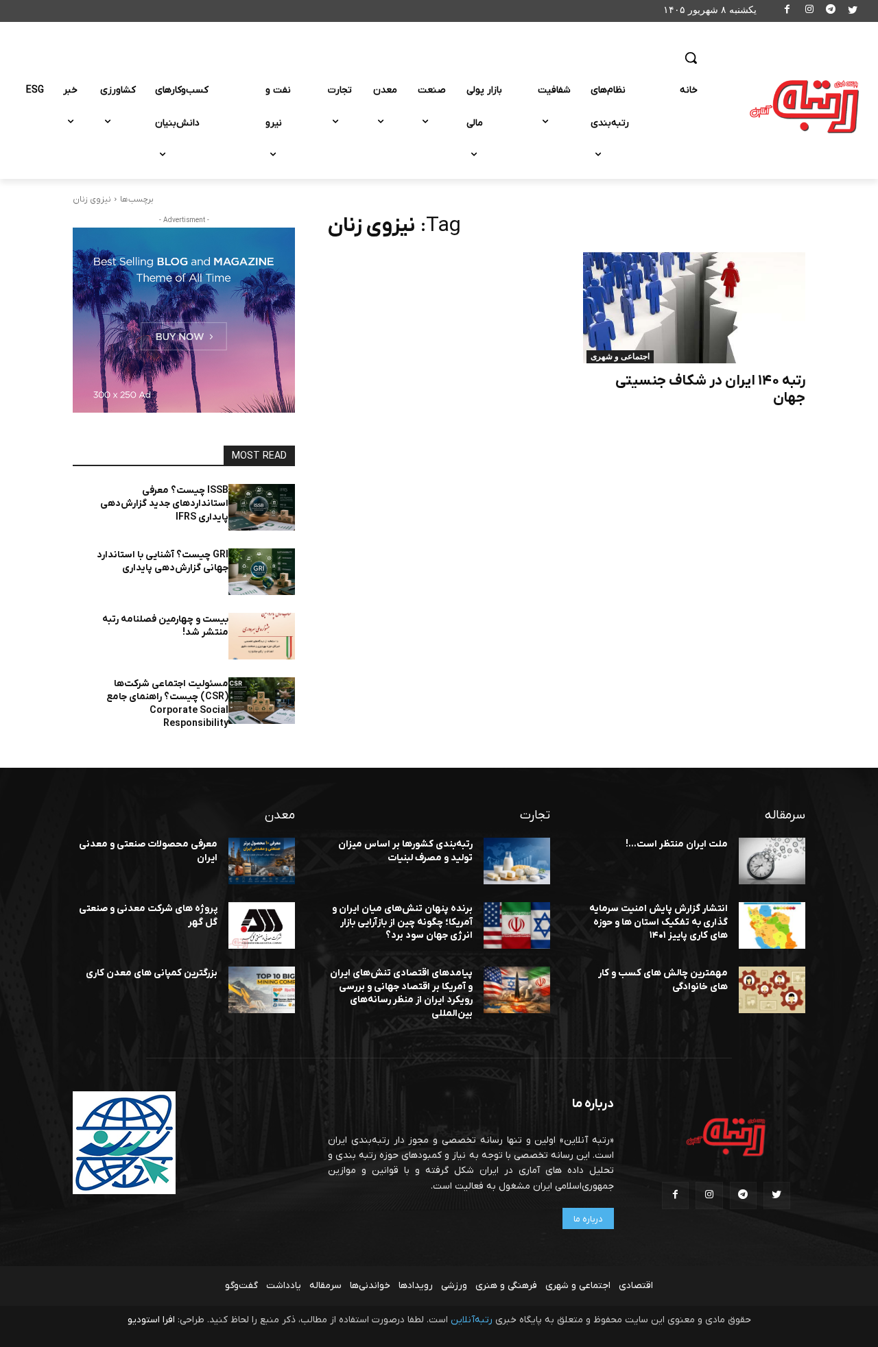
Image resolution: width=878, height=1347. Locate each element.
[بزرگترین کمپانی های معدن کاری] (261, 990)
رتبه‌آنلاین (472, 1319)
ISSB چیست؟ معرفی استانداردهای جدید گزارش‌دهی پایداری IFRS (164, 504)
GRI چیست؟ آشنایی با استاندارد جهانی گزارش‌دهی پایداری (162, 561)
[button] (690, 57)
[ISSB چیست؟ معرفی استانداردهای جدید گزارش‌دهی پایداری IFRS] (261, 507)
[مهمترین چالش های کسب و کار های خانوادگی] (772, 990)
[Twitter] (852, 11)
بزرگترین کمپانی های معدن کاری (151, 973)
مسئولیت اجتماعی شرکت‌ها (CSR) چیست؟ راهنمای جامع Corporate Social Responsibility (167, 704)
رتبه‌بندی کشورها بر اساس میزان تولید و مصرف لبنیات (405, 851)
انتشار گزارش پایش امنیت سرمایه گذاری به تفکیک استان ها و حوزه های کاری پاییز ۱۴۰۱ (658, 922)
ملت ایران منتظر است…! (677, 844)
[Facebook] (788, 11)
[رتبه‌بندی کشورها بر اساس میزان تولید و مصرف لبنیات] (517, 861)
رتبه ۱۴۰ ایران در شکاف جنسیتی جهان (710, 389)
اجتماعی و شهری (620, 356)
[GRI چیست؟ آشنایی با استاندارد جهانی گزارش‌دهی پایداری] (261, 571)
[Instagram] (809, 11)
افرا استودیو (151, 1319)
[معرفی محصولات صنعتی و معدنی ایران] (261, 861)
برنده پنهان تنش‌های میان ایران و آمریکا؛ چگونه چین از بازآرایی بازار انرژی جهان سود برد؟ (402, 922)
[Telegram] (831, 11)
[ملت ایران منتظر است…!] (772, 861)
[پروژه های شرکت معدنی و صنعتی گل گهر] (261, 925)
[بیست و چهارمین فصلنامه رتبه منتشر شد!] (261, 636)
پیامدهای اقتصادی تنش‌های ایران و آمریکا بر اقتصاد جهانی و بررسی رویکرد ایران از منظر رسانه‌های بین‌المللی (401, 993)
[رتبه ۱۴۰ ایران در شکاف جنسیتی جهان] (694, 307)
